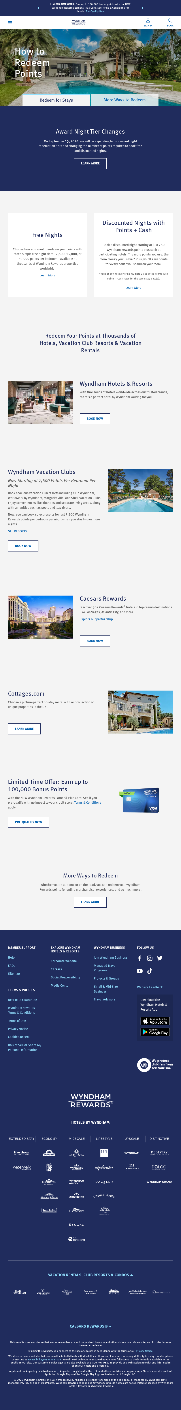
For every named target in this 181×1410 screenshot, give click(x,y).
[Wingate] (76, 1168)
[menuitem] (10, 22)
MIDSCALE (77, 1138)
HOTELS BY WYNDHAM (90, 1123)
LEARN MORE (90, 163)
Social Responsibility (65, 977)
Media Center (60, 985)
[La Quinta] (76, 1154)
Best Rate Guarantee (22, 1000)
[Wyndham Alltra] (104, 1211)
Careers (56, 969)
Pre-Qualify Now (95, 11)
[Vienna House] (104, 1197)
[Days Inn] (49, 1154)
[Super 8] (49, 1168)
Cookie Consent (19, 1037)
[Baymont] (76, 1211)
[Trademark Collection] (132, 1168)
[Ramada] (76, 1225)
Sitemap (14, 974)
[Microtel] (49, 1182)
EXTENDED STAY (21, 1138)
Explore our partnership (96, 619)
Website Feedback (150, 987)
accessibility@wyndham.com (45, 1359)
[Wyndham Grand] (159, 1182)
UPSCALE (132, 1138)
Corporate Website (64, 961)
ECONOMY (49, 1138)
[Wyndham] (132, 1154)
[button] (38, 8)
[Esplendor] (104, 1168)
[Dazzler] (104, 1182)
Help (11, 957)
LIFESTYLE (104, 1138)
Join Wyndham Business (110, 957)
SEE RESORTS (17, 531)
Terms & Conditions (87, 803)
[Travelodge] (49, 1211)
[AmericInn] (76, 1197)
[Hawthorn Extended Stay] (21, 1154)
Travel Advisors (104, 999)
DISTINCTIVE (159, 1138)
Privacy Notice (18, 1029)
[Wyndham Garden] (76, 1182)
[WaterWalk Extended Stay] (21, 1168)
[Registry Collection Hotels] (159, 1154)
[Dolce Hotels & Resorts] (159, 1168)
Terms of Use (17, 1021)
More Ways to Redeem (125, 100)
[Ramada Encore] (76, 1240)
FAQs (11, 966)
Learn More (47, 275)
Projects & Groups (106, 978)
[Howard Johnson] (49, 1197)
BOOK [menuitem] (170, 25)
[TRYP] (104, 1154)
